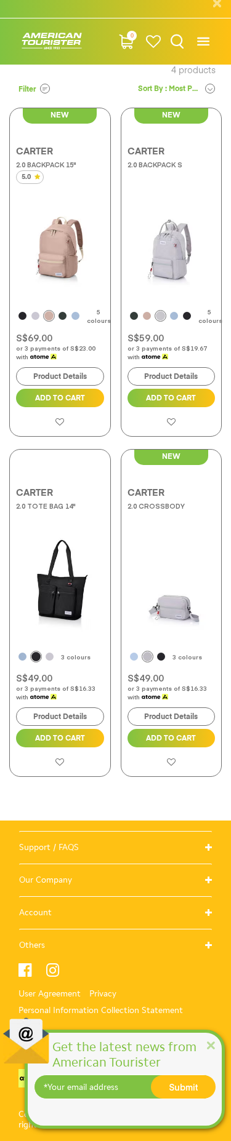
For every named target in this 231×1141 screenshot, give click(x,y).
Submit (183, 1087)
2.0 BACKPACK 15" (46, 165)
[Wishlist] (153, 41)
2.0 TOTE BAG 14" (46, 506)
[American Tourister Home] (51, 41)
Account (35, 912)
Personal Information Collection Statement (100, 1010)
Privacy (102, 993)
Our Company (45, 880)
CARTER (34, 151)
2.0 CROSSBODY (156, 506)
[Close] (210, 1044)
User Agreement (49, 993)
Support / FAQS (49, 847)
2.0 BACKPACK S (155, 165)
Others (32, 945)
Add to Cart (60, 398)
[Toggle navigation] (203, 41)
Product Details (60, 377)
